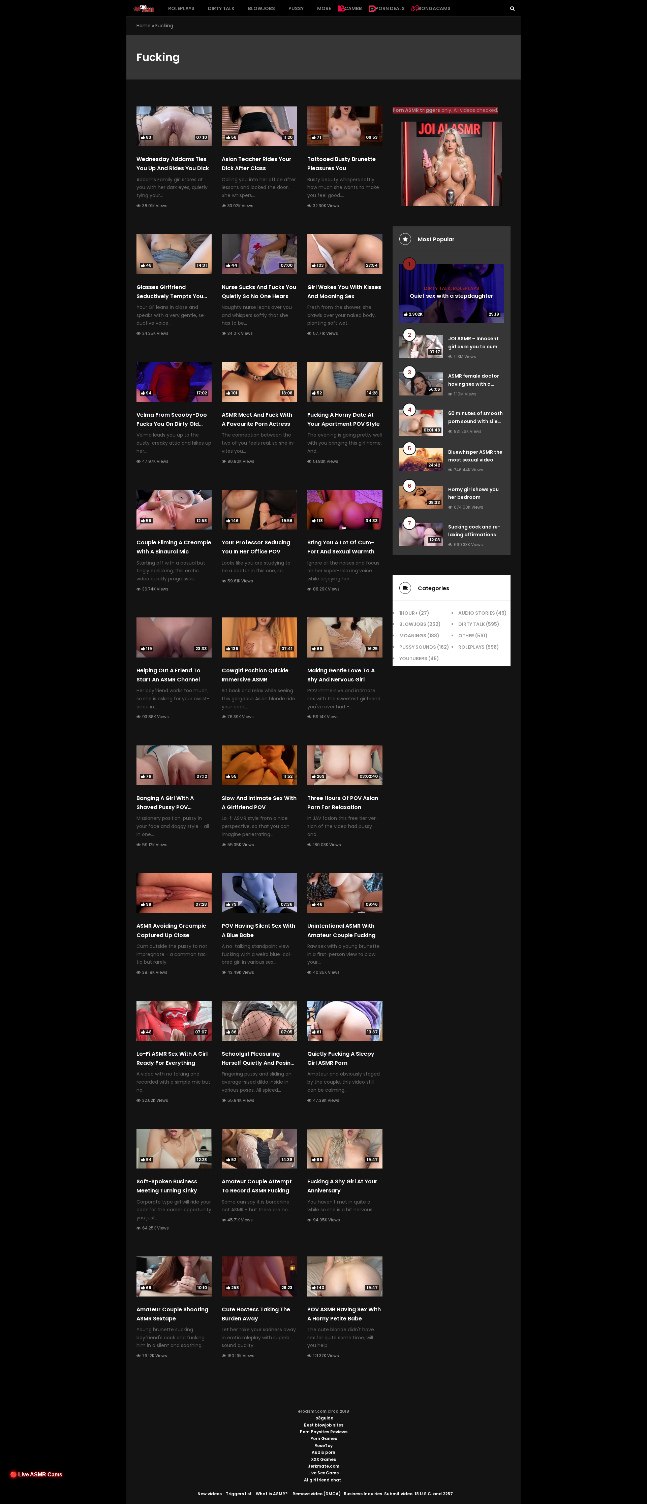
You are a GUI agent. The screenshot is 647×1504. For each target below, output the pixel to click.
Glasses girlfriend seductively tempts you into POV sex (169, 296)
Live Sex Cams (323, 1473)
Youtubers (413, 658)
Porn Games (323, 1438)
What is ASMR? (271, 1494)
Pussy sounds (417, 647)
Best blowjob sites (323, 1425)
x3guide (324, 1418)
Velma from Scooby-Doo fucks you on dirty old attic (171, 424)
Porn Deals (390, 8)
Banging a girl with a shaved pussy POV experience (165, 807)
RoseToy (323, 1445)
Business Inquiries (363, 1494)
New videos (209, 1494)
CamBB (353, 8)
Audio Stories (476, 613)
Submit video (398, 1494)
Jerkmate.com (323, 1466)
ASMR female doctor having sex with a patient (473, 384)
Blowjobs (261, 8)
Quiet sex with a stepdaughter (451, 296)
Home (143, 25)
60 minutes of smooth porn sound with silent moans (475, 421)
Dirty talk (221, 8)
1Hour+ (408, 613)
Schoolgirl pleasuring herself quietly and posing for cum (258, 1063)
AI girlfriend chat (322, 1480)
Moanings (412, 635)
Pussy (296, 8)
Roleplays (181, 8)
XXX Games (323, 1459)
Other (466, 635)
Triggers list (239, 1494)
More (324, 8)
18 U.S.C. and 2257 (433, 1494)
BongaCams (434, 8)
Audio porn (323, 1452)
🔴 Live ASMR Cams (36, 1474)
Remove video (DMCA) (316, 1494)
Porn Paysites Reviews (323, 1432)
